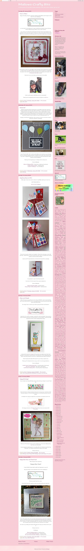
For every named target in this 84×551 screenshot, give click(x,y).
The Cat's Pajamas (60, 377)
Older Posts (49, 541)
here (31, 444)
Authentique (64, 220)
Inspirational (62, 297)
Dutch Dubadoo (63, 268)
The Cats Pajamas (58, 378)
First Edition (57, 275)
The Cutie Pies (44, 373)
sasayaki (56, 358)
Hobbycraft (57, 291)
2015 (57, 452)
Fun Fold (60, 280)
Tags (63, 373)
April (58, 428)
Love (55, 317)
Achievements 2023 (59, 14)
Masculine (59, 323)
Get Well (56, 282)
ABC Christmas (58, 211)
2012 (57, 457)
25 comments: (43, 291)
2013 (57, 455)
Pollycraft (56, 348)
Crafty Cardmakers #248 (32, 285)
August (58, 422)
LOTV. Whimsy (61, 316)
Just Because (58, 301)
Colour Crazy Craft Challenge (32, 453)
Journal (56, 299)
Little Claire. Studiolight (59, 311)
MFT (58, 326)
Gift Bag (61, 282)
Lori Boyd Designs (63, 314)
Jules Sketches (57, 300)
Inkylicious (57, 297)
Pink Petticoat (63, 346)
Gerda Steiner (61, 281)
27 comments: (43, 536)
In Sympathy (62, 295)
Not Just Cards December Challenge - (32, 534)
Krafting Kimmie (63, 304)
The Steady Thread (59, 385)
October (58, 419)
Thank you (32, 537)
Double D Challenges (32, 166)
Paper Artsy (60, 337)
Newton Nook (60, 334)
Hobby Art (62, 290)
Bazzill (64, 223)
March (58, 430)
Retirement (57, 355)
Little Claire (62, 310)
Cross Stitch (27, 537)
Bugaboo (59, 229)
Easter (57, 269)
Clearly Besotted (28, 373)
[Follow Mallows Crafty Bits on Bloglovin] (58, 33)
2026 (57, 405)
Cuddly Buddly (60, 256)
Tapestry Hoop (57, 374)
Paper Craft (62, 338)
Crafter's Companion (59, 246)
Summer (63, 371)
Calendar (62, 230)
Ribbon (63, 355)
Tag (59, 373)
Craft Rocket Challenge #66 (29, 367)
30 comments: (44, 170)
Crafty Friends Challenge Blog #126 (30, 365)
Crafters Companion (59, 247)
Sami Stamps (61, 357)
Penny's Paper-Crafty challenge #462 (32, 286)
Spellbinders (57, 365)
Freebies (56, 279)
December (59, 416)
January (58, 433)
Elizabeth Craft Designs (59, 271)
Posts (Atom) (26, 543)
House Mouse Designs (58, 292)
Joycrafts (62, 299)
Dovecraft (59, 267)
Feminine (63, 274)
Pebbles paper (57, 343)
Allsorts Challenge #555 (28, 164)
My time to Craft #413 (30, 366)
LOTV (26, 101)
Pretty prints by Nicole (58, 349)
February (59, 431)
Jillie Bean (56, 298)
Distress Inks (63, 264)
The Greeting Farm (61, 380)
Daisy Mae (61, 259)
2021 (57, 413)
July (58, 424)
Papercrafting (57, 342)
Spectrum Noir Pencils (60, 364)
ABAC (63, 210)
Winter (65, 397)
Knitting (63, 303)
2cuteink (56, 209)
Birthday (24, 453)
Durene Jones (42, 518)
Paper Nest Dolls (58, 339)
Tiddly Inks (56, 387)
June (58, 425)
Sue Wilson (62, 370)
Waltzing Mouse (61, 392)
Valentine (59, 391)
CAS (24, 373)
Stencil (56, 369)
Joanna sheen (62, 298)
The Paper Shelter (62, 383)
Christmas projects (59, 236)
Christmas (58, 235)
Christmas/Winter (58, 239)
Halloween (62, 286)
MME (60, 327)
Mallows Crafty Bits (34, 4)
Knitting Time (57, 304)
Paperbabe (62, 341)
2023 (57, 410)
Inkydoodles (61, 296)
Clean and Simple (24, 298)
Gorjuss (62, 284)
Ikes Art (59, 293)
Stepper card (62, 369)
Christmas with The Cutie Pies (60, 238)
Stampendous (61, 366)
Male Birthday (60, 320)
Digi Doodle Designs (42, 453)
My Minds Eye (63, 331)
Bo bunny (60, 227)
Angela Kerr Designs (62, 217)
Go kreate (57, 284)
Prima (65, 349)
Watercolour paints (58, 393)
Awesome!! (22, 107)
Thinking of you (61, 386)
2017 (57, 449)
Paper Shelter (60, 340)
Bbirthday (58, 224)
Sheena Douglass (63, 361)
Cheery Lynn (63, 233)
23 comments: (43, 372)
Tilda (60, 387)
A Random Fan (61, 209)
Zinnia (59, 401)
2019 (57, 446)
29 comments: (43, 100)
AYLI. (60, 223)
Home (35, 541)
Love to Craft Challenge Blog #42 (32, 533)
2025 (57, 407)
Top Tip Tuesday (59, 389)
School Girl (62, 360)
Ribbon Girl (57, 356)
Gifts (63, 283)
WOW (56, 399)
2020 (57, 415)
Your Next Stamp (58, 400)
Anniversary (61, 219)
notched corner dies (34, 72)
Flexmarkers (64, 275)
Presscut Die (62, 348)
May (58, 427)
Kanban (64, 302)
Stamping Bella (58, 367)
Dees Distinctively (62, 261)
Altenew (56, 216)
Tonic (57, 388)
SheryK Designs (58, 362)
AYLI (46, 97)
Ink (55, 296)
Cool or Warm (23, 13)
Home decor (62, 291)
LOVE (30, 70)
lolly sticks (56, 314)
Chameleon (56, 233)
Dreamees (57, 268)
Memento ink (57, 325)
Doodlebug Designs (61, 266)
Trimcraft (59, 390)
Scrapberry (56, 361)
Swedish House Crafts (58, 372)
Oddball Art (59, 336)
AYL (60, 221)
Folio (57, 276)
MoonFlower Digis (63, 328)
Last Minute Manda (60, 305)
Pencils (63, 343)
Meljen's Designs (62, 324)
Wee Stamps (57, 395)
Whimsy (64, 395)
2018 (57, 447)
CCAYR (61, 232)
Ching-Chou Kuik (61, 234)
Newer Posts (21, 541)
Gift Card (59, 283)
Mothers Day (58, 329)
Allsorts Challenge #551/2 (32, 532)
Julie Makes (64, 300)
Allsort (63, 212)
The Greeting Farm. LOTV (59, 381)
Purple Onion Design (60, 354)
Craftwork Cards (58, 248)
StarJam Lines (62, 368)
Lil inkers (61, 309)
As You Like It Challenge (36, 184)
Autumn (57, 221)
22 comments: (42, 452)
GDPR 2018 (57, 15)
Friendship (60, 279)
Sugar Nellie (57, 371)
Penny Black (57, 344)
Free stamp (62, 278)
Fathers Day (57, 273)
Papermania (62, 342)
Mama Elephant (58, 321)
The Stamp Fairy (63, 384)
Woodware (61, 398)
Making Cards (63, 319)
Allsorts (57, 213)
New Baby (61, 333)
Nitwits (60, 335)
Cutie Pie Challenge (60, 257)
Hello (61, 289)
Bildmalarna (62, 225)
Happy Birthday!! (24, 379)
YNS (63, 399)
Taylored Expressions (60, 375)
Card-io (56, 231)
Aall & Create (57, 210)
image (32, 354)
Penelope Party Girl (35, 407)
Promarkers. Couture (62, 353)
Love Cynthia (60, 317)
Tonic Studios (63, 388)
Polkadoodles (60, 347)
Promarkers (39, 373)
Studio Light (57, 370)
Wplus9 (60, 399)
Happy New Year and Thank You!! (28, 459)
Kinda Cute (58, 303)
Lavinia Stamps (58, 306)
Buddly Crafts (63, 228)
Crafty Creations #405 (32, 165)
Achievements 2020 (59, 17)
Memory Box (63, 325)
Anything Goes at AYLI (26, 177)
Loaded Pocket (61, 313)
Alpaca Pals (61, 215)
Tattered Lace (63, 374)
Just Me (59, 302)
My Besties (34, 373)
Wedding (62, 394)
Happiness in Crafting (58, 287)
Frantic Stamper (60, 277)
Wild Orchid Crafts (60, 396)
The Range (56, 384)
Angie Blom (58, 218)
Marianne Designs (62, 322)
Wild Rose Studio (58, 397)
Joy (59, 299)
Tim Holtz (64, 387)
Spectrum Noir (63, 363)
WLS (57, 398)
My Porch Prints (59, 332)
